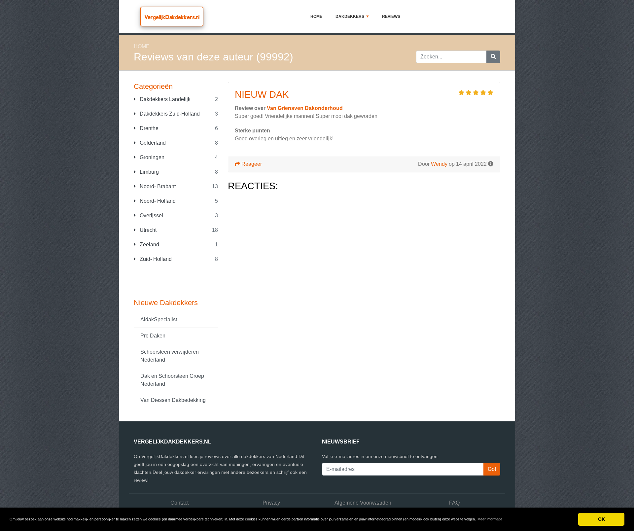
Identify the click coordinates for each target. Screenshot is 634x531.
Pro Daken (152, 335)
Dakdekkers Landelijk (164, 99)
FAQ (454, 503)
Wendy (439, 164)
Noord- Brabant (157, 186)
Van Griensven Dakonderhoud (305, 108)
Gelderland (152, 143)
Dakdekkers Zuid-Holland (169, 114)
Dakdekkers (349, 16)
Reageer (251, 164)
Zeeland (148, 244)
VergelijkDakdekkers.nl (171, 17)
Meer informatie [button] (489, 519)
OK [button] (601, 519)
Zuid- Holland (155, 259)
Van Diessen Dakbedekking (173, 400)
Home (316, 16)
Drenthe (148, 128)
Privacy (271, 503)
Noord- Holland (157, 201)
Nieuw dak (262, 94)
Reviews (391, 16)
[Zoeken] (493, 57)
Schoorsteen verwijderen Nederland (169, 356)
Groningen (151, 157)
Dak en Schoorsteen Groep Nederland (172, 380)
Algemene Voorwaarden (363, 503)
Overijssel (150, 215)
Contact (179, 503)
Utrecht (147, 230)
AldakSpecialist (158, 319)
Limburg (148, 172)
